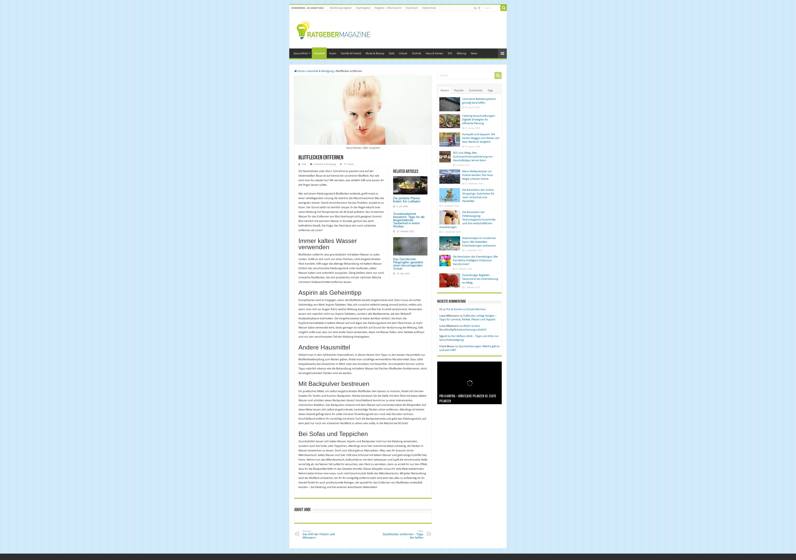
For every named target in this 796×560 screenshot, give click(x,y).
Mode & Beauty (375, 53)
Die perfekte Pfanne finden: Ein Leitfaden (406, 199)
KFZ (450, 53)
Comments (475, 90)
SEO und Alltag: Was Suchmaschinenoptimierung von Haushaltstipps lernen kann (473, 156)
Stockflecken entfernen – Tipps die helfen (403, 534)
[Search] (503, 8)
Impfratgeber (363, 7)
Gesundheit (300, 53)
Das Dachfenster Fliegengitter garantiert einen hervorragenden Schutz (408, 263)
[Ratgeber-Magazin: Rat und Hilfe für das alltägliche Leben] (333, 29)
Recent (445, 90)
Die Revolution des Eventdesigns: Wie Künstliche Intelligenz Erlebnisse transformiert (475, 260)
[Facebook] (479, 8)
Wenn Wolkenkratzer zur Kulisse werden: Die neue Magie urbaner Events (477, 175)
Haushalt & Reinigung (320, 71)
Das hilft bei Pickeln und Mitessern (319, 534)
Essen (332, 53)
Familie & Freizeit (351, 53)
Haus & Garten (434, 53)
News (474, 53)
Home (301, 71)
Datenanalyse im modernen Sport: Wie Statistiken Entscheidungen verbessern (479, 242)
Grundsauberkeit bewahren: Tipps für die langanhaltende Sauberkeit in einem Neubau (409, 220)
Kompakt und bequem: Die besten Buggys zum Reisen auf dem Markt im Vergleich (480, 138)
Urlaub (403, 53)
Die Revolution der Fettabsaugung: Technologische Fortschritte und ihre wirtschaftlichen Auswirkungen (467, 220)
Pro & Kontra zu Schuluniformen (466, 309)
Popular (459, 90)
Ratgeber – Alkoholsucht (388, 7)
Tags (490, 90)
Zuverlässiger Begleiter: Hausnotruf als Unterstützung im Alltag (480, 279)
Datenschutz (429, 7)
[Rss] (475, 8)
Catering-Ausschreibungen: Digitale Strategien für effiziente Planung (478, 119)
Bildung (461, 53)
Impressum (412, 7)
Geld (391, 53)
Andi (304, 164)
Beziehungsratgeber (341, 7)
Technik (416, 53)
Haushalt (319, 53)
